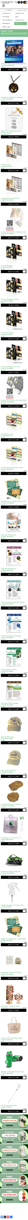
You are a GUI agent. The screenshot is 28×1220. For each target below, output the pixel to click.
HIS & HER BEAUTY (7, 20)
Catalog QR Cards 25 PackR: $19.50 (10, 199)
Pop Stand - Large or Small (10, 1006)
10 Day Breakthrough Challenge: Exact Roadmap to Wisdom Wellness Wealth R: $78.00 (14, 64)
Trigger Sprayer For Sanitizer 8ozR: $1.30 (12, 906)
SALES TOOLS (19, 23)
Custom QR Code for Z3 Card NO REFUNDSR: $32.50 (14, 401)
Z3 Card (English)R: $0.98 (7, 266)
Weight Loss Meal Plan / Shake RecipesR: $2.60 (14, 939)
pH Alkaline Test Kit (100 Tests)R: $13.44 (11, 973)
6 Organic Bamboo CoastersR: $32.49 (11, 805)
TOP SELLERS (5, 17)
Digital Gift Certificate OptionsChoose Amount (11, 132)
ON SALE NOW (6, 13)
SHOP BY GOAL (19, 20)
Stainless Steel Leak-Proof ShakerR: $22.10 (12, 1072)
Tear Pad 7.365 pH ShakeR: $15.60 (9, 704)
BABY (16, 17)
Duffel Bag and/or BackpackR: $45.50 (10, 872)
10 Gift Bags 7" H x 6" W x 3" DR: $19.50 (11, 838)
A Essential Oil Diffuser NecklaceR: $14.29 (12, 98)
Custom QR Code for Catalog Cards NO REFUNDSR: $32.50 (14, 233)
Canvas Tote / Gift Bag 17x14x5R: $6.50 (11, 1039)
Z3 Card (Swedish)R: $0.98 (7, 334)
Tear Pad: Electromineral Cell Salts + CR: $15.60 (14, 603)
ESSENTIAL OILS (19, 13)
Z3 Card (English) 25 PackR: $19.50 (10, 300)
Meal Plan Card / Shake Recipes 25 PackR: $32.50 (14, 502)
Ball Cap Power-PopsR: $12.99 (8, 771)
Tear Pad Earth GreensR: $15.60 (8, 670)
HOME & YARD (6, 27)
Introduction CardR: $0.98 (7, 435)
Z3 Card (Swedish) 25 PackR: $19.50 (10, 367)
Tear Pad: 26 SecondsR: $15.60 (8, 536)
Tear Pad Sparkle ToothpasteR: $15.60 (11, 637)
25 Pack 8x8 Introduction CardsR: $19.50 (12, 468)
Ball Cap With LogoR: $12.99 (7, 737)
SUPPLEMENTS (6, 23)
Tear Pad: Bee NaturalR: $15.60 (8, 569)
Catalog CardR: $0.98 (6, 165)
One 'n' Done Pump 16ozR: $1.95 (9, 1106)
